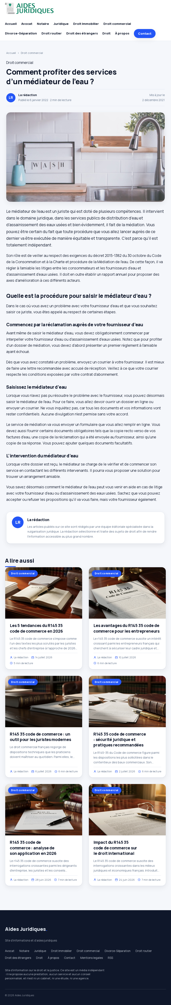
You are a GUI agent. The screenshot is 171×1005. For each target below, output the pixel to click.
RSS (110, 958)
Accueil (11, 24)
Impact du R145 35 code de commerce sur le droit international (115, 848)
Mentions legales (91, 958)
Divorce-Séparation (21, 33)
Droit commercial (117, 24)
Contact (144, 33)
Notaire (43, 24)
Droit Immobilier (86, 24)
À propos (122, 33)
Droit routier (51, 33)
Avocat (26, 24)
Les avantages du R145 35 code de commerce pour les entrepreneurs (126, 628)
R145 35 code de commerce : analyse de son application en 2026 (33, 848)
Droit (106, 33)
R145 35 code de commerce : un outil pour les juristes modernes (40, 736)
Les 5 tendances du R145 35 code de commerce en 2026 (36, 628)
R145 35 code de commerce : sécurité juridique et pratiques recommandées (119, 739)
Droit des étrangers (82, 33)
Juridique (61, 24)
